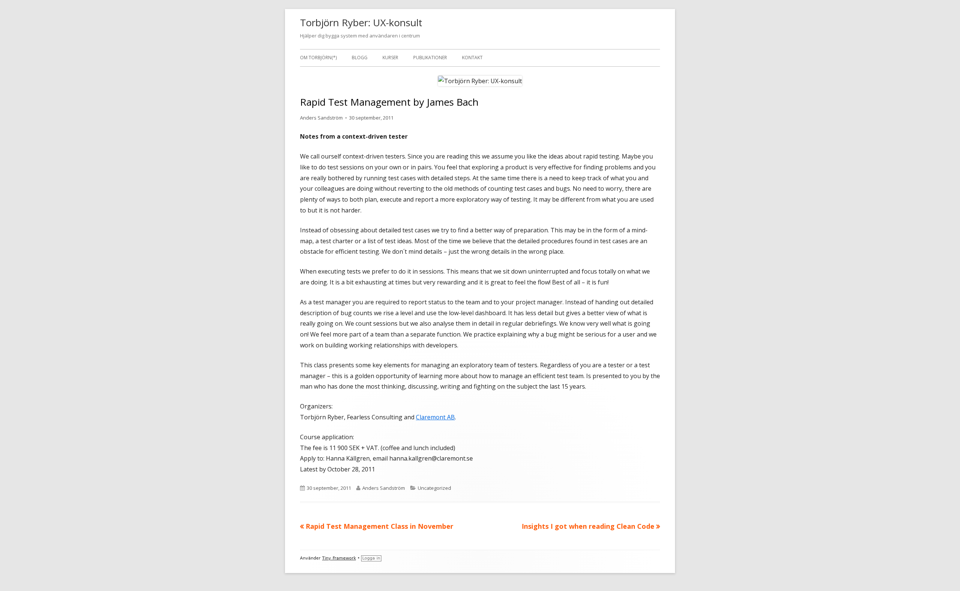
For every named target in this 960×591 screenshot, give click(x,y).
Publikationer (430, 57)
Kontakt (472, 57)
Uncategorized (434, 488)
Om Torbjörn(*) (318, 57)
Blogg (360, 57)
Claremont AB (435, 417)
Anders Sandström (321, 117)
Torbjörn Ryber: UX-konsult (361, 22)
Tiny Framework (339, 558)
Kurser (390, 57)
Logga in (371, 558)
